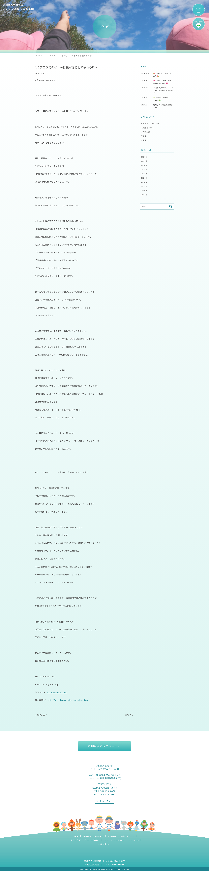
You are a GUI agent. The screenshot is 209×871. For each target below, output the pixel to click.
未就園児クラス (147, 128)
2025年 (144, 161)
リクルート (133, 840)
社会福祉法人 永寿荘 (115, 861)
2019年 (144, 186)
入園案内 (112, 836)
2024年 (144, 165)
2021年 (144, 178)
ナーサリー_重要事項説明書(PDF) (104, 778)
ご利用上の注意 (92, 865)
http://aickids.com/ (57, 692)
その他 (143, 136)
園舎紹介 (99, 836)
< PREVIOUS (41, 715)
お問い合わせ (104, 844)
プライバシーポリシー (114, 865)
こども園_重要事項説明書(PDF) (104, 774)
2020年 (144, 182)
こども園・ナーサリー (150, 123)
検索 (170, 206)
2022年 (144, 173)
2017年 (144, 195)
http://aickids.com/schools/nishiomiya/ (68, 700)
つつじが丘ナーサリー (114, 840)
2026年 (144, 157)
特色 (76, 836)
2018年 (144, 190)
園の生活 (87, 836)
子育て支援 (145, 132)
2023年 (144, 169)
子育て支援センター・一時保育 (84, 840)
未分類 (143, 140)
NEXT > (129, 715)
